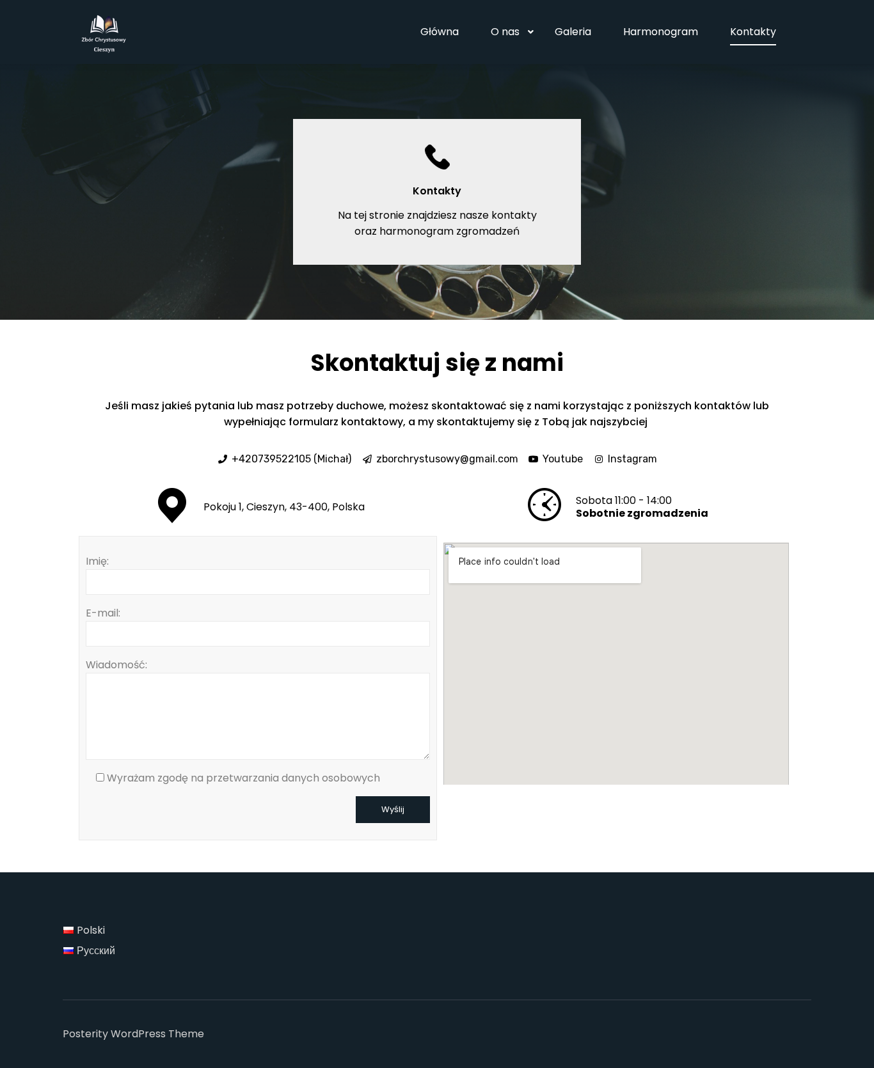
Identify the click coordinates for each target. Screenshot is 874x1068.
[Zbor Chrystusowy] (104, 32)
